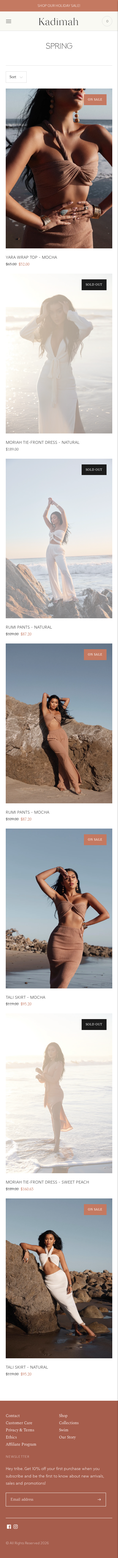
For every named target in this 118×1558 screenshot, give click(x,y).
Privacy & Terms (20, 1430)
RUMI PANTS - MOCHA (27, 812)
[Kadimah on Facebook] (9, 1527)
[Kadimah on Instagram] (15, 1527)
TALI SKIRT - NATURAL (27, 1367)
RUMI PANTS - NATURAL (29, 627)
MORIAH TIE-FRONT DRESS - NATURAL (43, 442)
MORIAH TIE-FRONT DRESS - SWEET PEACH (47, 1182)
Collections (69, 1423)
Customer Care (19, 1423)
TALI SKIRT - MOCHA (25, 997)
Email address (22, 1492)
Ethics (11, 1437)
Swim (63, 1430)
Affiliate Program (21, 1444)
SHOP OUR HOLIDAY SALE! (59, 5)
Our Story (67, 1437)
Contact (13, 1416)
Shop (63, 1416)
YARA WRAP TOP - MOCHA (31, 257)
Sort (12, 77)
